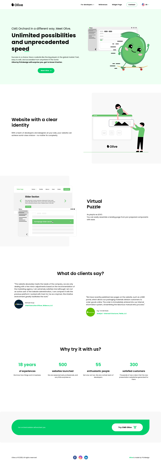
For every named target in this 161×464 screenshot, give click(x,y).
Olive (131, 457)
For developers (86, 5)
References (103, 5)
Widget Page (117, 5)
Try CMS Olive (125, 427)
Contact (131, 5)
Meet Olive (45, 70)
